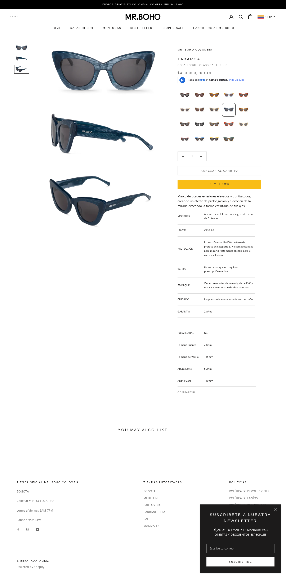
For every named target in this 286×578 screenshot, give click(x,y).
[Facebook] (199, 391)
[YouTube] (37, 528)
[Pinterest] (210, 391)
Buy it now (219, 184)
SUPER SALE (174, 28)
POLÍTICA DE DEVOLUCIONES (249, 491)
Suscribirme (240, 561)
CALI (146, 519)
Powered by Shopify (30, 567)
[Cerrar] (276, 509)
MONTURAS (112, 28)
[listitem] (185, 95)
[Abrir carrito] (250, 16)
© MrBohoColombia (33, 561)
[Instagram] (27, 528)
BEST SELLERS (142, 28)
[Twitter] (205, 391)
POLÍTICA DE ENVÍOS (243, 498)
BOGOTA (149, 491)
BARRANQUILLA (154, 512)
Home (56, 28)
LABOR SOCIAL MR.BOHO (213, 28)
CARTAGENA (152, 505)
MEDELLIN (150, 498)
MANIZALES (151, 526)
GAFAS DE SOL (82, 28)
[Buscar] (241, 16)
